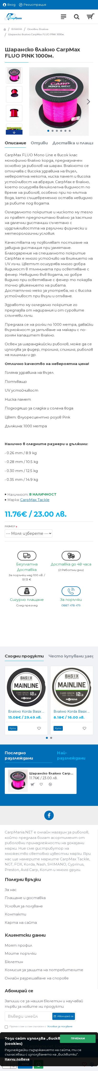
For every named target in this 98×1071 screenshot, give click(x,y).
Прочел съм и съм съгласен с (41, 1026)
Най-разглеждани (71, 755)
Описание (15, 143)
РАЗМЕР (10, 526)
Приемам (78, 1038)
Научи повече (17, 1059)
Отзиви (39, 143)
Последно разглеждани (19, 755)
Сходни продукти (24, 656)
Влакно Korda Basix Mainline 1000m (27, 711)
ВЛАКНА (16, 29)
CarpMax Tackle (34, 499)
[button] (29, 101)
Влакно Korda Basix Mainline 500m (73, 711)
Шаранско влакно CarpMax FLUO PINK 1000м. (52, 773)
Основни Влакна (37, 29)
